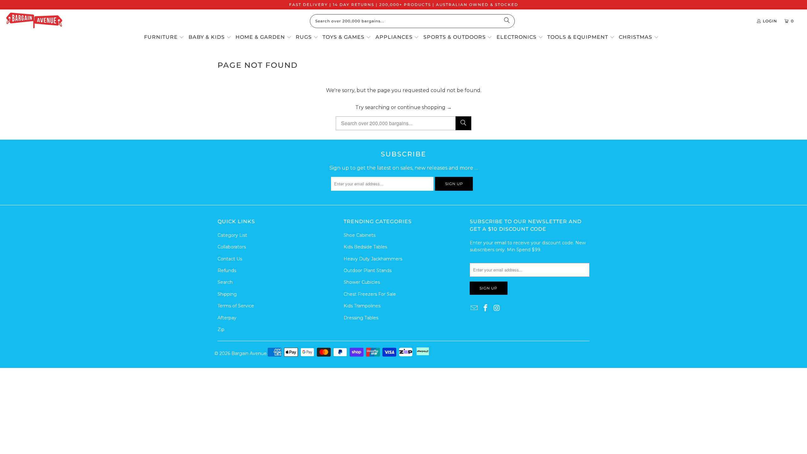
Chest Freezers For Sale (370, 294)
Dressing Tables (361, 318)
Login (770, 21)
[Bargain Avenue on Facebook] (486, 308)
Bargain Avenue (249, 353)
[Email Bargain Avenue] (474, 308)
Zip (221, 329)
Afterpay (227, 318)
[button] (164, 37)
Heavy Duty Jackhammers (373, 259)
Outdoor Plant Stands (368, 270)
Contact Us (230, 259)
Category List (232, 235)
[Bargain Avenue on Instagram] (497, 308)
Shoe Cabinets (359, 235)
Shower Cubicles (362, 282)
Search (225, 282)
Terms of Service (236, 306)
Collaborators (232, 247)
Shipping (227, 294)
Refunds (227, 270)
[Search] (507, 21)
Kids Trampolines (362, 306)
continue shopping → (425, 107)
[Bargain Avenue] (34, 21)
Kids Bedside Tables (365, 247)
